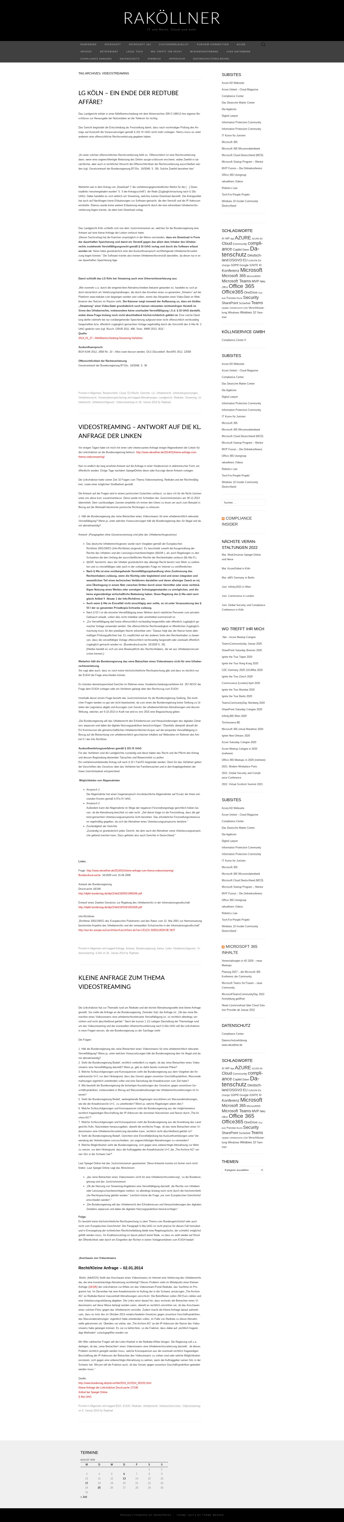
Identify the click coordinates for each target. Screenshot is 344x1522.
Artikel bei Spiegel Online (93, 1392)
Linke (168, 948)
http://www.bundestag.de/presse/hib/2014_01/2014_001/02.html (114, 1383)
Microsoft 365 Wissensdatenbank (241, 148)
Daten (245, 249)
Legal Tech (134, 52)
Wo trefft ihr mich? (166, 52)
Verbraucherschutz (170, 1405)
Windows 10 (248, 312)
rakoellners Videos (232, 181)
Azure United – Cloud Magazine (240, 89)
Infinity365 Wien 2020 (234, 715)
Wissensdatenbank (204, 52)
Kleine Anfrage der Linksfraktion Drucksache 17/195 (108, 1387)
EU (245, 260)
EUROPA (252, 260)
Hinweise (154, 59)
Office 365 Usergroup (234, 174)
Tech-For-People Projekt (236, 194)
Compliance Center (233, 96)
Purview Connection (213, 44)
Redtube (178, 397)
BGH (118, 1405)
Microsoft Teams (236, 281)
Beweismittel (110, 392)
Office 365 (241, 286)
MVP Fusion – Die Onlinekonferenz (242, 168)
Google (244, 265)
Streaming (191, 397)
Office (225, 287)
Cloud (122, 392)
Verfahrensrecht (87, 397)
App (232, 238)
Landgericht (165, 397)
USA (245, 308)
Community (240, 243)
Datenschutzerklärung (211, 59)
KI (260, 265)
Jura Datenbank (238, 52)
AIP (227, 238)
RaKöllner (172, 19)
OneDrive (251, 292)
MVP (255, 281)
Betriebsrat (109, 52)
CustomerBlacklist (174, 44)
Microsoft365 (254, 276)
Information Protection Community (241, 122)
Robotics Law (229, 187)
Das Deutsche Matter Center (238, 102)
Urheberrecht (163, 392)
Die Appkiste (229, 109)
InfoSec (86, 52)
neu (262, 281)
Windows (233, 312)
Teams (257, 302)
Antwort (130, 948)
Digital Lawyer (230, 115)
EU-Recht (133, 392)
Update (225, 308)
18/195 (93, 1286)
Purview (231, 298)
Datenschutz (130, 59)
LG (153, 392)
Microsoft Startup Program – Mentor (242, 161)
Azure (241, 44)
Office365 (232, 292)
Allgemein (95, 392)
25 (99, 1487)
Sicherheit (244, 303)
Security (251, 297)
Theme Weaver (213, 1515)
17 (86, 1483)
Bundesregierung (145, 948)
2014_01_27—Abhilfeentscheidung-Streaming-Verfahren (110, 338)
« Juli (83, 1496)
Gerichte (145, 392)
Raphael (166, 402)
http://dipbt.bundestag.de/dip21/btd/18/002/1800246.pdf (110, 893)
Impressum (177, 59)
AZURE (243, 237)
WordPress (162, 1515)
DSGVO (235, 260)
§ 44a (99, 952)
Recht (239, 298)
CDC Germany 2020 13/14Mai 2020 (242, 669)
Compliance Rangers (96, 59)
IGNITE (253, 265)
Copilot (237, 249)
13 (124, 1478)
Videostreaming (125, 402)
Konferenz (88, 44)
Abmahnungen (149, 397)
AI (223, 238)
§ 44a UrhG (85, 1396)
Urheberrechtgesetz (103, 402)
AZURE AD (257, 238)
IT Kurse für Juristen (233, 135)
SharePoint (230, 303)
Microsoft (113, 44)
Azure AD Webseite (233, 82)
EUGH (126, 1405)
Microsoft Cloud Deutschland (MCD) (242, 155)
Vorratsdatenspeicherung (112, 397)
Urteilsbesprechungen (185, 392)
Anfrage (119, 948)
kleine (160, 948)
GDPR (235, 265)
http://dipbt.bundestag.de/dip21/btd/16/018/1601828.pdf (110, 907)
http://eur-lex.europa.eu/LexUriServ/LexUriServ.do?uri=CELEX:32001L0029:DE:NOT (126, 930)
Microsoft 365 (140, 44)
